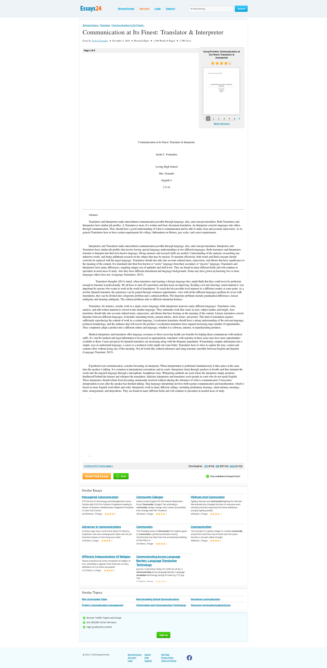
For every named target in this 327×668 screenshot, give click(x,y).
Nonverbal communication (205, 599)
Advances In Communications (101, 527)
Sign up (163, 635)
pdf (217, 466)
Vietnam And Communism (208, 497)
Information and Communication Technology (161, 605)
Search (147, 654)
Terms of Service (168, 660)
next (239, 118)
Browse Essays (126, 8)
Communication (201, 527)
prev (204, 118)
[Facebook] (189, 659)
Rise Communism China (94, 599)
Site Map (165, 654)
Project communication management (102, 605)
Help (146, 657)
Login (157, 8)
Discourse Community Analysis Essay (211, 605)
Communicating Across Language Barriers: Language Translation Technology (158, 561)
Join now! (144, 8)
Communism (144, 527)
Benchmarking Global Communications (157, 599)
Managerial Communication (100, 497)
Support (170, 8)
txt (206, 466)
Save (123, 476)
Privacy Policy (167, 657)
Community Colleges (149, 497)
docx (232, 466)
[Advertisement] (163, 426)
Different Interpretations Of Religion (106, 557)
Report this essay (222, 123)
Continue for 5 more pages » (98, 466)
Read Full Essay (96, 476)
